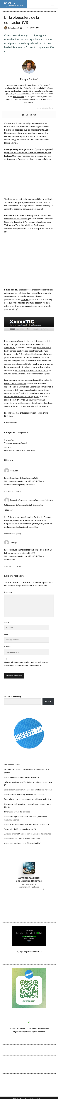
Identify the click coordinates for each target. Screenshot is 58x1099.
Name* (7, 622)
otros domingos (17, 123)
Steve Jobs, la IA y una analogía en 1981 (20, 829)
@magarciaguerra (44, 149)
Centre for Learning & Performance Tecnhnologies (27, 222)
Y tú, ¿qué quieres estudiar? (15, 443)
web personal (18, 96)
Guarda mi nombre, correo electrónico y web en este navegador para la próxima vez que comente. (26, 664)
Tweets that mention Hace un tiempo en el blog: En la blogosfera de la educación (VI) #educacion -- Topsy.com (28, 505)
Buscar (48, 701)
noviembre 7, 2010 (28, 28)
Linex (9, 390)
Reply (19, 491)
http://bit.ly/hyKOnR (42, 523)
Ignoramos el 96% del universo (17, 812)
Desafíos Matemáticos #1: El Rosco (19, 450)
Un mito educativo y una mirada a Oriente (21, 777)
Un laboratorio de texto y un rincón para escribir (24, 794)
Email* (6, 634)
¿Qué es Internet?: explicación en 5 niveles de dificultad (27, 834)
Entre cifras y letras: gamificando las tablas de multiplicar (27, 799)
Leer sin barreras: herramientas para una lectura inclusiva (28, 790)
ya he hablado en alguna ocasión (27, 302)
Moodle (24, 299)
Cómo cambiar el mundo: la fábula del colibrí (22, 843)
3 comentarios (43, 28)
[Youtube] (34, 114)
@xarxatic (9, 347)
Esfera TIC (9, 2)
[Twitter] (23, 114)
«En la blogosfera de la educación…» (31, 370)
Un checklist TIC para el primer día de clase (22, 838)
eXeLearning (24, 293)
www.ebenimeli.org (45, 108)
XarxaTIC (40, 344)
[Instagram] (27, 114)
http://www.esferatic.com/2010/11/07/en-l (24, 481)
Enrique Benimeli (13, 28)
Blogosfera (23, 432)
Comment (8, 592)
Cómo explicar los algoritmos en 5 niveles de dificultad (26, 824)
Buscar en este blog (12, 696)
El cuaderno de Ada (12, 764)
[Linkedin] (31, 114)
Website (7, 646)
